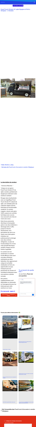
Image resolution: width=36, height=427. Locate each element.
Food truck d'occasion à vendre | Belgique (21, 167)
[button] (34, 2)
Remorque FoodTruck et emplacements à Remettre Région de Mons (25, 342)
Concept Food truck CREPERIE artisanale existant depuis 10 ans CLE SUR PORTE (26, 402)
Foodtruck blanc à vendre (6, 349)
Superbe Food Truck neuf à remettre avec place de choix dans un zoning (26, 374)
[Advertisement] (18, 175)
